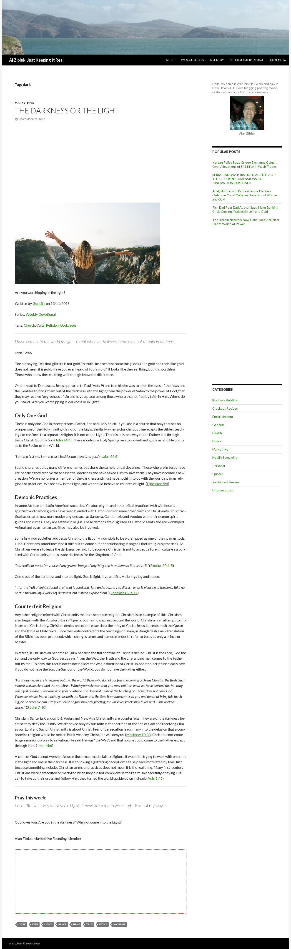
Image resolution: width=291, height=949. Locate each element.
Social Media (277, 59)
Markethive (24, 102)
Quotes (217, 474)
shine (76, 924)
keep (35, 924)
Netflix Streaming (224, 457)
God (63, 325)
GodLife (39, 303)
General (218, 425)
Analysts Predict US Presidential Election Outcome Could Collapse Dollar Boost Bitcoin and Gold (244, 195)
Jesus (72, 325)
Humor (217, 441)
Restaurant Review (226, 482)
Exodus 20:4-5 (161, 565)
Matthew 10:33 (138, 734)
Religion (52, 325)
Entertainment (222, 416)
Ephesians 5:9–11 (124, 593)
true (89, 924)
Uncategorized (222, 490)
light (48, 924)
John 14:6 (62, 440)
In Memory (217, 59)
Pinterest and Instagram (246, 59)
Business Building (224, 400)
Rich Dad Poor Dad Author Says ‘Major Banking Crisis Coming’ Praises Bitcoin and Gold (245, 209)
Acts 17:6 (155, 778)
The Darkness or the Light (67, 110)
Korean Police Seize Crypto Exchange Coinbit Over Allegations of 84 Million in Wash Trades (244, 164)
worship (119, 924)
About (170, 59)
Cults (40, 325)
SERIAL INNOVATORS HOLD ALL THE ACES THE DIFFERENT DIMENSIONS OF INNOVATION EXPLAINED (244, 179)
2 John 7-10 (36, 707)
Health (217, 433)
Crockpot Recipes (225, 408)
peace (62, 924)
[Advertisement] (100, 162)
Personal (218, 466)
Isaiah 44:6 (108, 456)
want (103, 924)
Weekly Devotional (41, 314)
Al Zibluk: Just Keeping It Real (36, 60)
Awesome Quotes (192, 59)
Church (29, 325)
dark (22, 924)
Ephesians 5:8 (157, 483)
